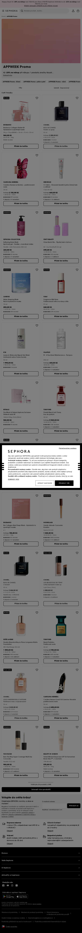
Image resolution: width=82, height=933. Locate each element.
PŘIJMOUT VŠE (64, 483)
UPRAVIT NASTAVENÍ (45, 483)
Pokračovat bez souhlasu (67, 448)
